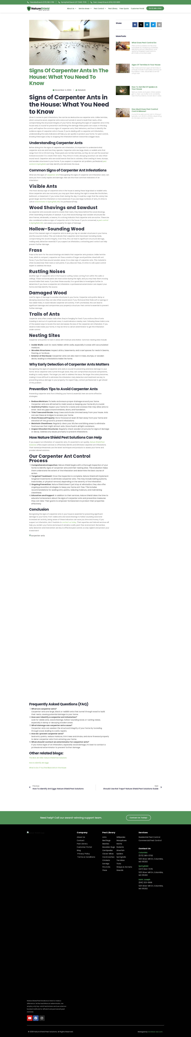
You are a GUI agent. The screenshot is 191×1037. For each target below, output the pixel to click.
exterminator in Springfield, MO (47, 202)
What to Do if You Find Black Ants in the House (47, 768)
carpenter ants (53, 175)
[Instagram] (42, 1018)
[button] (134, 24)
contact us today (69, 522)
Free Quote (124, 8)
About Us (70, 8)
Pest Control (99, 8)
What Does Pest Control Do (144, 42)
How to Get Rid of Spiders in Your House (144, 88)
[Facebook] (36, 1018)
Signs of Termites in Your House (146, 64)
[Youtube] (29, 1018)
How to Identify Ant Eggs (39, 763)
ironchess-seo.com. (155, 1032)
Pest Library (112, 8)
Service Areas (84, 8)
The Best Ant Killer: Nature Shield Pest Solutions (48, 758)
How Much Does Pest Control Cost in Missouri (145, 110)
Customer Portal (137, 8)
